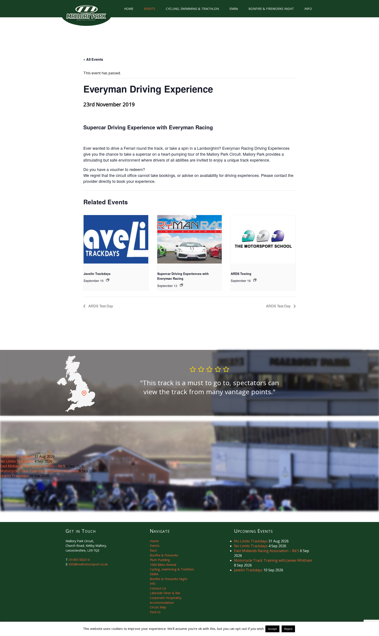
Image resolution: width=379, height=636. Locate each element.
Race (153, 550)
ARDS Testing (241, 273)
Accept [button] (272, 629)
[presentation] (116, 239)
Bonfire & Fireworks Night (271, 9)
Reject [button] (288, 629)
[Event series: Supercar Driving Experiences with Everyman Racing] (181, 285)
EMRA (233, 9)
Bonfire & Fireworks (164, 555)
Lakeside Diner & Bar (165, 593)
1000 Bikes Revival (163, 565)
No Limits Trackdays (17, 456)
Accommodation (162, 602)
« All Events (93, 59)
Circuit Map (158, 607)
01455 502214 (79, 560)
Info (308, 9)
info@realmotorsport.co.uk (88, 564)
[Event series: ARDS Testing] (254, 280)
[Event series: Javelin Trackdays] (107, 280)
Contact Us (158, 588)
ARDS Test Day (100, 305)
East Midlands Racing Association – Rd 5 (33, 466)
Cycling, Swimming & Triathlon (192, 9)
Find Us (155, 612)
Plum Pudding (160, 560)
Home (128, 9)
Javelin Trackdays (97, 273)
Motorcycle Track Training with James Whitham (39, 471)
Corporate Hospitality (165, 598)
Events (149, 9)
